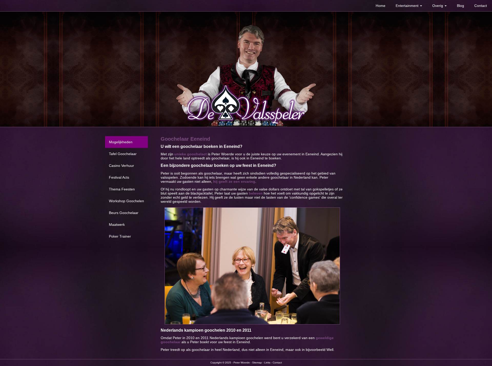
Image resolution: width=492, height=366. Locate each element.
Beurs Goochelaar (123, 213)
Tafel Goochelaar (123, 154)
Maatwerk (117, 224)
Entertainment (407, 6)
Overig (438, 6)
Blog (460, 6)
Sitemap (257, 362)
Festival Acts (119, 177)
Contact (480, 6)
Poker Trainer (120, 236)
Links (267, 362)
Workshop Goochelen (126, 201)
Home (380, 6)
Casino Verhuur (121, 166)
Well (329, 350)
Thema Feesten (122, 189)
